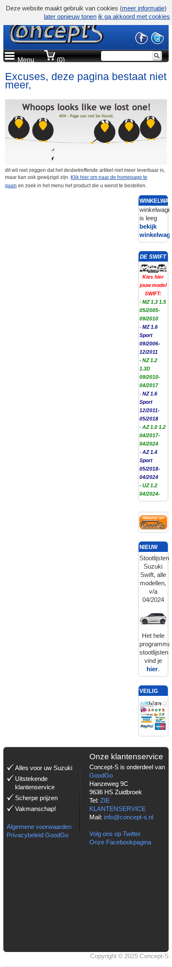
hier (152, 668)
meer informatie (143, 8)
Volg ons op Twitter (115, 833)
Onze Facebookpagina (120, 842)
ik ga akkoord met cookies (134, 16)
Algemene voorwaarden (39, 826)
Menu (26, 59)
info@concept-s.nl (128, 817)
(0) (60, 59)
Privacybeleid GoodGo (37, 835)
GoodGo (101, 775)
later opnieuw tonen (70, 16)
